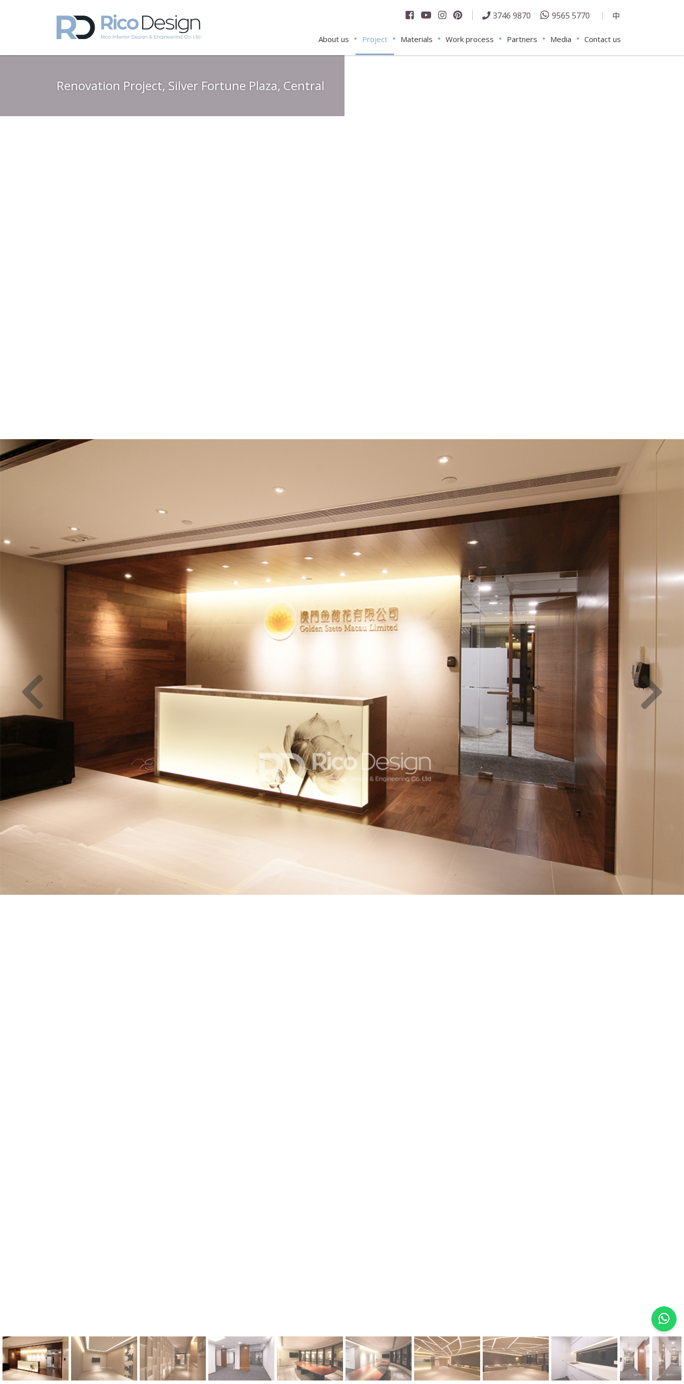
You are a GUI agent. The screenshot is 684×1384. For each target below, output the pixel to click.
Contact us (602, 39)
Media (560, 39)
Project (375, 39)
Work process (470, 39)
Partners (522, 39)
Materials (417, 39)
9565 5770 (571, 15)
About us (333, 39)
